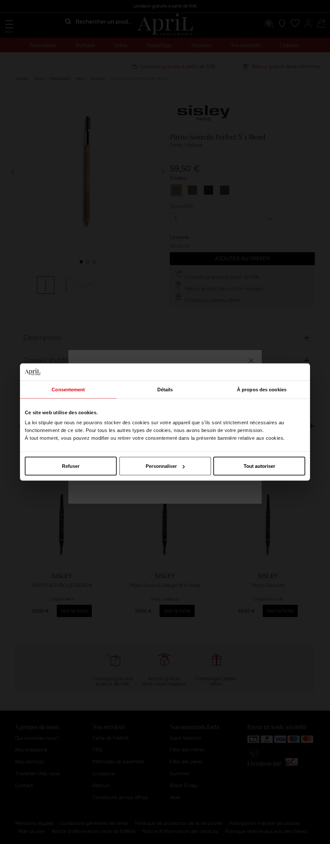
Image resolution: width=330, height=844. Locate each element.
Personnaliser (161, 466)
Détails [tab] (165, 389)
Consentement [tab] (68, 389)
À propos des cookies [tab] (261, 389)
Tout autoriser (259, 466)
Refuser (71, 466)
